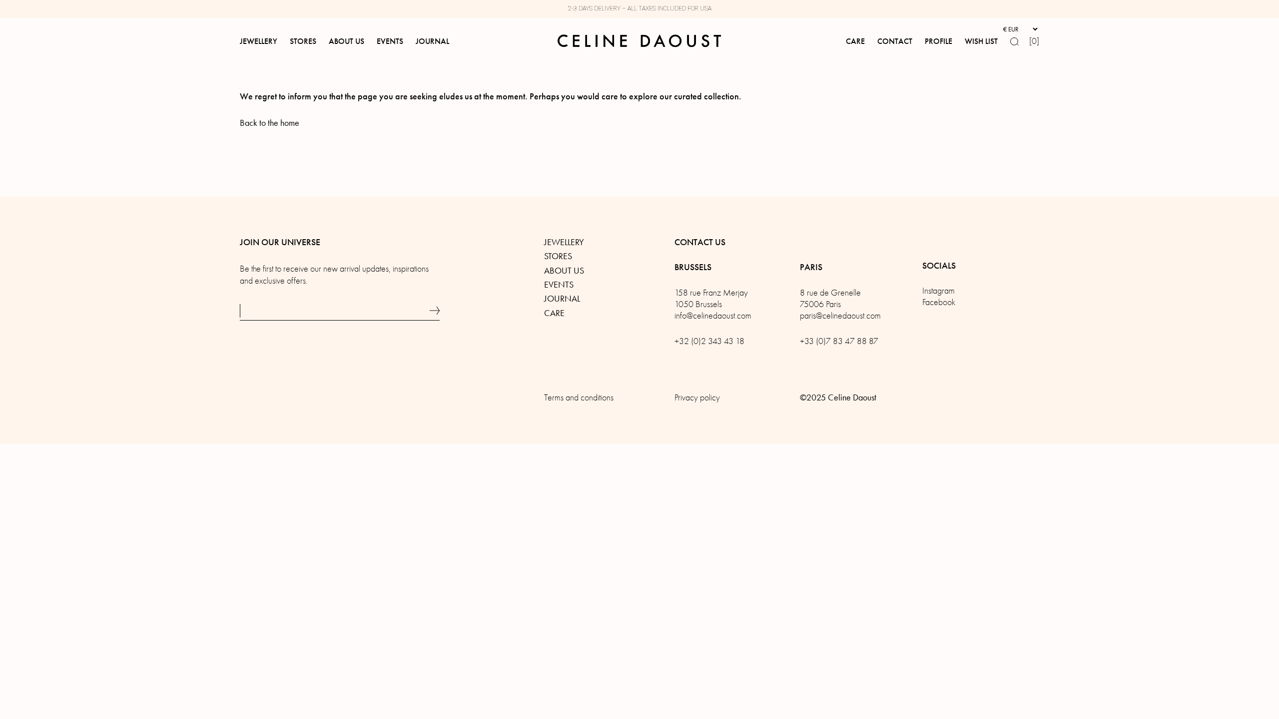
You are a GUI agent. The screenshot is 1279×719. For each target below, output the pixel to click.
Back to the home (269, 122)
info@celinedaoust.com (712, 316)
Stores (558, 256)
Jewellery (564, 242)
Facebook (938, 302)
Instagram (938, 291)
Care (554, 313)
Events (559, 284)
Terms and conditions (579, 397)
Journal (562, 298)
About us (564, 270)
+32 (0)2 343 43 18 (709, 341)
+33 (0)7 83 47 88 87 (839, 341)
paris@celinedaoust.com (840, 316)
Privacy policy (697, 397)
